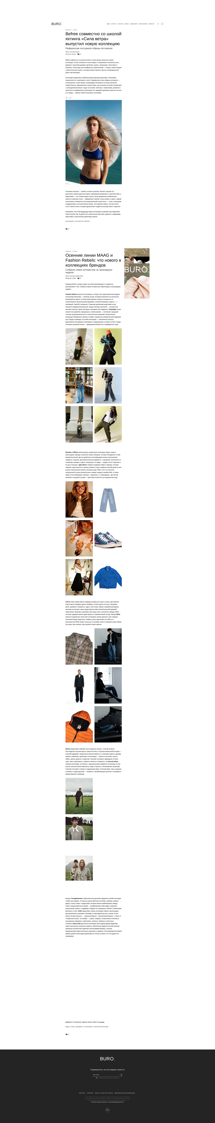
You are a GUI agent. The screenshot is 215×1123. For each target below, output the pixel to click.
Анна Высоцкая (74, 52)
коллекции (88, 1026)
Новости (151, 23)
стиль (72, 1026)
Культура (120, 23)
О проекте (90, 1114)
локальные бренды (100, 1026)
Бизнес (126, 23)
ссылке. (102, 1022)
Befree (87, 221)
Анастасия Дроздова (76, 276)
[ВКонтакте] (78, 54)
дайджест (79, 1026)
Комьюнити (134, 23)
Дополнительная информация (125, 1114)
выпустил (84, 211)
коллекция (70, 221)
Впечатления (143, 23)
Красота (113, 23)
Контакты (82, 1114)
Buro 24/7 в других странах (104, 1114)
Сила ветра (79, 221)
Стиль (75, 30)
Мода (108, 23)
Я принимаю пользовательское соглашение (108, 1099)
